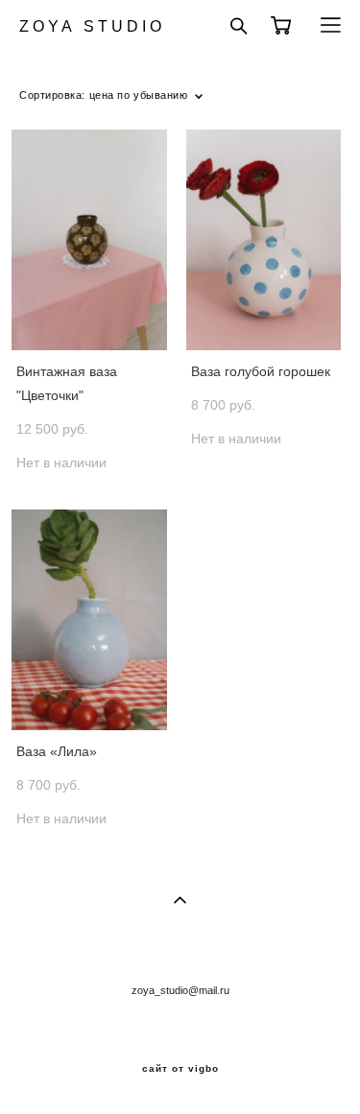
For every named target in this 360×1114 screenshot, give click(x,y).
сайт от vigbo (180, 1069)
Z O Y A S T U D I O (90, 27)
